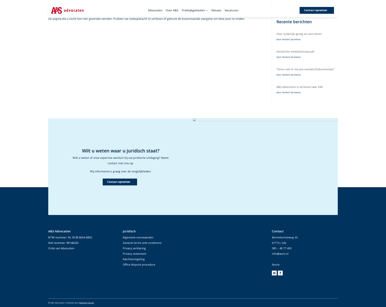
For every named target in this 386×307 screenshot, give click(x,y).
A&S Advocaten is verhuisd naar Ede (299, 87)
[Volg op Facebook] (280, 273)
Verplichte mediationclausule (295, 51)
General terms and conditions (142, 243)
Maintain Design (86, 302)
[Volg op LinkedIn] (274, 273)
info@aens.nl (280, 253)
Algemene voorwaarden (138, 237)
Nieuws (216, 10)
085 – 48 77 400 (281, 248)
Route (276, 264)
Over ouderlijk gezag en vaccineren (299, 34)
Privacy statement (134, 253)
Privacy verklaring (134, 248)
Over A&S (172, 10)
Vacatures (231, 10)
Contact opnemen (315, 10)
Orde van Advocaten (61, 248)
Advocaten (155, 10)
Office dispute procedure (139, 264)
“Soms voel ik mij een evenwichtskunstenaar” (305, 69)
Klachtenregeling (134, 259)
